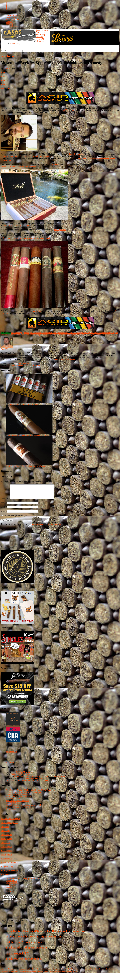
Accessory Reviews (13, 20)
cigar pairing (25, 969)
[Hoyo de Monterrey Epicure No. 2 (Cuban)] (29, 402)
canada (13, 333)
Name (4, 503)
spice (59, 969)
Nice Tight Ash (6, 855)
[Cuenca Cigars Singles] (17, 663)
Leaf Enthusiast (6, 847)
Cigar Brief (5, 827)
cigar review (4, 969)
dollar (49, 333)
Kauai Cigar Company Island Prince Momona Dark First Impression (39, 776)
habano (46, 971)
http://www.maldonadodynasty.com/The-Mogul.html (20, 166)
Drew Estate (10, 971)
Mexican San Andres (71, 971)
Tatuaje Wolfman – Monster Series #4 (26, 366)
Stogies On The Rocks (9, 863)
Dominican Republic (89, 969)
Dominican (65, 969)
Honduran (4, 971)
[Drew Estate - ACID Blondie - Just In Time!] (60, 104)
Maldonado (96, 333)
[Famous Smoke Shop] (17, 704)
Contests (9, 22)
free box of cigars (76, 333)
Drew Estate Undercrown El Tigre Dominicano (23, 792)
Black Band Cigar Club (9, 823)
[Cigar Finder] (13, 726)
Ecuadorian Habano (73, 969)
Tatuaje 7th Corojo (12, 809)
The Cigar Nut (6, 839)
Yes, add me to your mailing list (15, 516)
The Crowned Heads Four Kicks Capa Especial (34, 780)
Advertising (14, 26)
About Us (9, 24)
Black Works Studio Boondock (17, 801)
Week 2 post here (60, 230)
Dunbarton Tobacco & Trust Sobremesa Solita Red (24, 805)
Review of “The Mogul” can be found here (36, 156)
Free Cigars (87, 333)
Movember (37, 311)
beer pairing (18, 969)
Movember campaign (11, 156)
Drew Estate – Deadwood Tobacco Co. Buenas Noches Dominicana (31, 790)
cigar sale (24, 333)
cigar (56, 969)
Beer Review (33, 969)
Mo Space (8, 335)
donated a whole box (76, 154)
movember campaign (35, 335)
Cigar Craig (5, 831)
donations (60, 333)
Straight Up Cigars (8, 867)
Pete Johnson (22, 971)
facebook (67, 333)
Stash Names (80, 335)
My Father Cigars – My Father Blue (19, 807)
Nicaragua (48, 969)
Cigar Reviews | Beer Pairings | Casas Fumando (23, 879)
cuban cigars (42, 333)
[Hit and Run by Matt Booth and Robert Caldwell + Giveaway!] (29, 433)
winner (108, 335)
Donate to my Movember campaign (16, 225)
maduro (28, 971)
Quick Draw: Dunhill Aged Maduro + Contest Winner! (26, 466)
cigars (30, 333)
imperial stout (35, 971)
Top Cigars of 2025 (13, 803)
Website (4, 511)
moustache (16, 335)
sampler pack (71, 335)
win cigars (102, 335)
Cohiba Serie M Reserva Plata (17, 794)
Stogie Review (6, 859)
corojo (59, 971)
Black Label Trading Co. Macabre (18, 796)
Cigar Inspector (6, 835)
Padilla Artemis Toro (22, 363)
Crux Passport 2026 (13, 799)
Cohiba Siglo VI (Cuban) (20, 774)
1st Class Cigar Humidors (10, 819)
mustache (46, 335)
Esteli (96, 969)
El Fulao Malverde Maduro (26, 772)
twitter (96, 335)
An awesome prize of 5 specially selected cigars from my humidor (27, 238)
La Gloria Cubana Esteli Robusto (34, 778)
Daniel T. (7, 69)
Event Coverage (12, 883)
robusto (63, 335)
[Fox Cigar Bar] (17, 623)
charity (18, 333)
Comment (5, 499)
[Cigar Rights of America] (13, 741)
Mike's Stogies (6, 851)
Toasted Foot (6, 875)
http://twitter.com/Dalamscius (64, 359)
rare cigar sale (55, 335)
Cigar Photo (5, 843)
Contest (35, 333)
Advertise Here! (11, 752)
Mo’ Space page (69, 110)
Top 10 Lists (10, 17)
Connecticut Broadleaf (105, 969)
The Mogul (89, 335)
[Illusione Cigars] (17, 583)
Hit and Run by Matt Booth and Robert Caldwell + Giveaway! (29, 435)
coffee (81, 969)
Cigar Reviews (11, 15)
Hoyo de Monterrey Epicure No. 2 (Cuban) (22, 404)
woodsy (41, 971)
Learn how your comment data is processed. (46, 524)
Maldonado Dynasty (107, 333)
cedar (53, 969)
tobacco (51, 971)
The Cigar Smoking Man (10, 871)
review (55, 971)
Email (4, 507)
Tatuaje (16, 971)
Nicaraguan (11, 969)
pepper (113, 969)
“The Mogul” (54, 164)
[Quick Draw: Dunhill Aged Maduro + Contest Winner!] (29, 464)
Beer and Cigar (41, 969)
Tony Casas (10, 780)
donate (54, 333)
